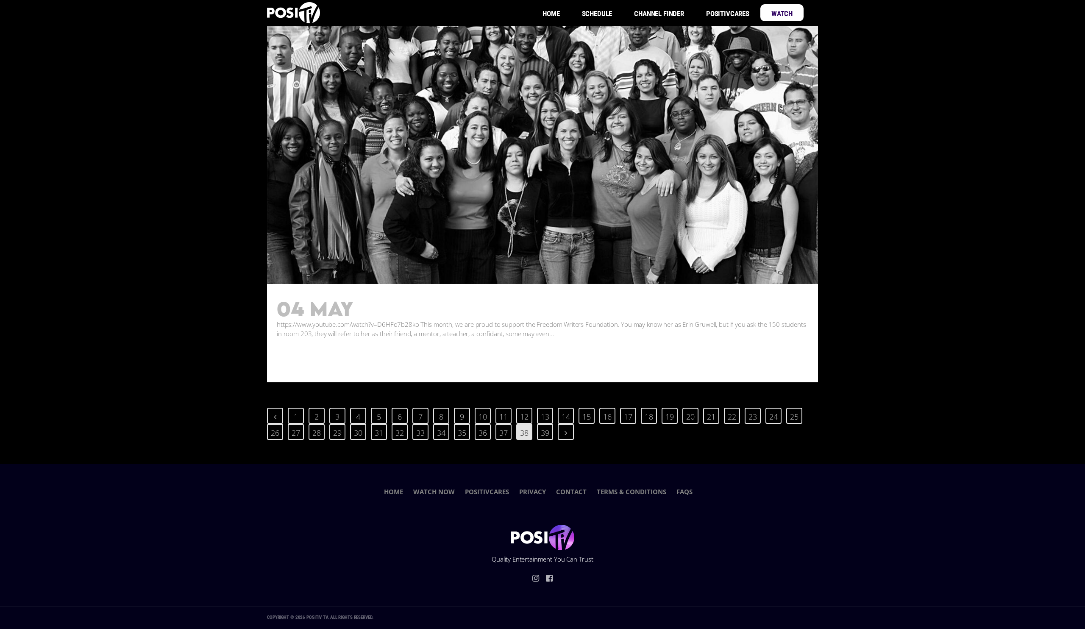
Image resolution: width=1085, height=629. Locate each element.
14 (566, 417)
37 (503, 433)
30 (358, 433)
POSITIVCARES (487, 491)
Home (393, 491)
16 (607, 417)
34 (441, 433)
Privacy (532, 491)
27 (296, 433)
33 (420, 433)
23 (752, 417)
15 (586, 417)
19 (669, 417)
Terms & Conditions (631, 491)
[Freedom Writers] (542, 154)
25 (794, 417)
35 (462, 433)
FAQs (684, 491)
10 (483, 417)
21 (711, 417)
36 (483, 433)
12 (524, 417)
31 (379, 433)
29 (337, 433)
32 (399, 433)
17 (628, 417)
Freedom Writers (433, 309)
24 (773, 417)
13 (545, 417)
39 (545, 433)
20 (690, 417)
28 (316, 433)
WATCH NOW (434, 491)
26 (275, 433)
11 (503, 417)
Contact (571, 491)
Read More (308, 359)
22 (732, 417)
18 (649, 417)
